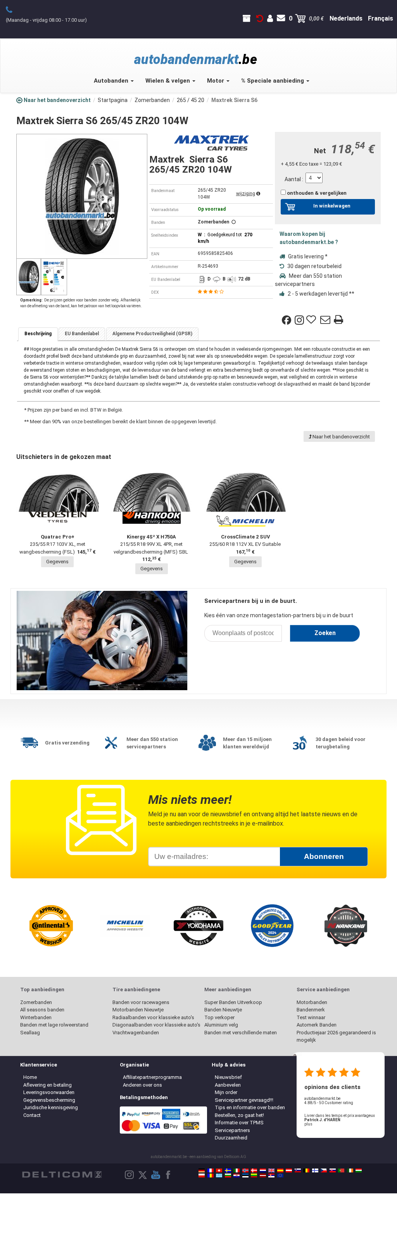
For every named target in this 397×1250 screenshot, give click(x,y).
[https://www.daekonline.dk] (254, 1170)
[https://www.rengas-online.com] (315, 1170)
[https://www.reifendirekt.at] (289, 1170)
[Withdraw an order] (259, 18)
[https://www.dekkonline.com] (245, 1170)
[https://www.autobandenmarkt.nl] (263, 1170)
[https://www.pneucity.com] (341, 1170)
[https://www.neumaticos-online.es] (280, 1170)
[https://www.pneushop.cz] (324, 1170)
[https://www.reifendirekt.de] (201, 1170)
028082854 (13, 9)
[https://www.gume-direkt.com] (298, 1170)
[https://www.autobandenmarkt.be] (306, 1170)
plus (308, 1124)
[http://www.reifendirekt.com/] (280, 1175)
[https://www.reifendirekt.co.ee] (245, 1175)
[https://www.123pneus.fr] (210, 1170)
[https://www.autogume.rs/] (271, 1175)
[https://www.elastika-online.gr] (219, 1175)
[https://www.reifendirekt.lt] (254, 1175)
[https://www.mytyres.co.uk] (271, 1170)
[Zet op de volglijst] (312, 320)
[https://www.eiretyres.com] (350, 1170)
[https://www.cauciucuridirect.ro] (210, 1175)
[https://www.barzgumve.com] (228, 1175)
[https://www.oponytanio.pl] (201, 1175)
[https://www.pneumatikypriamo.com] (333, 1170)
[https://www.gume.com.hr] (236, 1175)
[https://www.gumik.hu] (359, 1170)
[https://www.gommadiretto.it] (236, 1170)
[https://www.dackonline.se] (228, 1170)
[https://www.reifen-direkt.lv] (263, 1175)
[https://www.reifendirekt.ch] (219, 1170)
